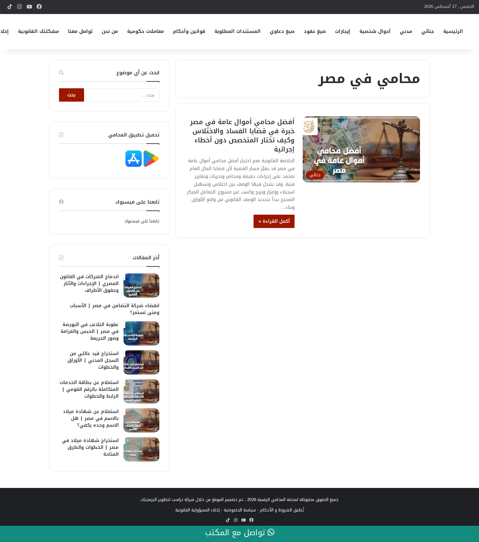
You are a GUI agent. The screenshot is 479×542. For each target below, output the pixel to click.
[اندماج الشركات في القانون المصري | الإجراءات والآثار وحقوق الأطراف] (141, 285)
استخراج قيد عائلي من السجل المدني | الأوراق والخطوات (93, 360)
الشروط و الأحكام (276, 510)
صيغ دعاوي (282, 31)
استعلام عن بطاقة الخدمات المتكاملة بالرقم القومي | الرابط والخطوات (89, 389)
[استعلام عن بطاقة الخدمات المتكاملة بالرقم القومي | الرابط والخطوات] (141, 391)
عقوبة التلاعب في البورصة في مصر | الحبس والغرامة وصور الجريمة (90, 331)
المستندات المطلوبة (237, 31)
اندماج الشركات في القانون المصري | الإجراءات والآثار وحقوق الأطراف (89, 283)
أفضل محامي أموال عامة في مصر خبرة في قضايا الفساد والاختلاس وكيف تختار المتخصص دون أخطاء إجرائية (242, 135)
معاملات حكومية (145, 31)
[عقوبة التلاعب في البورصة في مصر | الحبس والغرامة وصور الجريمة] (141, 333)
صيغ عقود (315, 31)
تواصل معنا (80, 31)
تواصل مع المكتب (236, 533)
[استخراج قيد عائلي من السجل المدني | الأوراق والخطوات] (141, 362)
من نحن (110, 31)
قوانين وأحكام (189, 31)
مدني (406, 31)
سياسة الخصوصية (240, 510)
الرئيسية (453, 31)
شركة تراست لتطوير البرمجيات (167, 499)
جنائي (427, 31)
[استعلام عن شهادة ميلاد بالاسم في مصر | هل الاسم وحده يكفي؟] (141, 420)
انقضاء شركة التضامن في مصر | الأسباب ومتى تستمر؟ (114, 309)
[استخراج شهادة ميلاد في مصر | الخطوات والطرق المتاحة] (141, 449)
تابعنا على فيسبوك (141, 221)
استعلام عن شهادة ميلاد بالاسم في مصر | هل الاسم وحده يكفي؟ (91, 418)
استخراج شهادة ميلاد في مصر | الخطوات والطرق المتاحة (90, 447)
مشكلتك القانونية (38, 31)
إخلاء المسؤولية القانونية (197, 510)
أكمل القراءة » (274, 221)
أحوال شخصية (375, 31)
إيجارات (342, 31)
